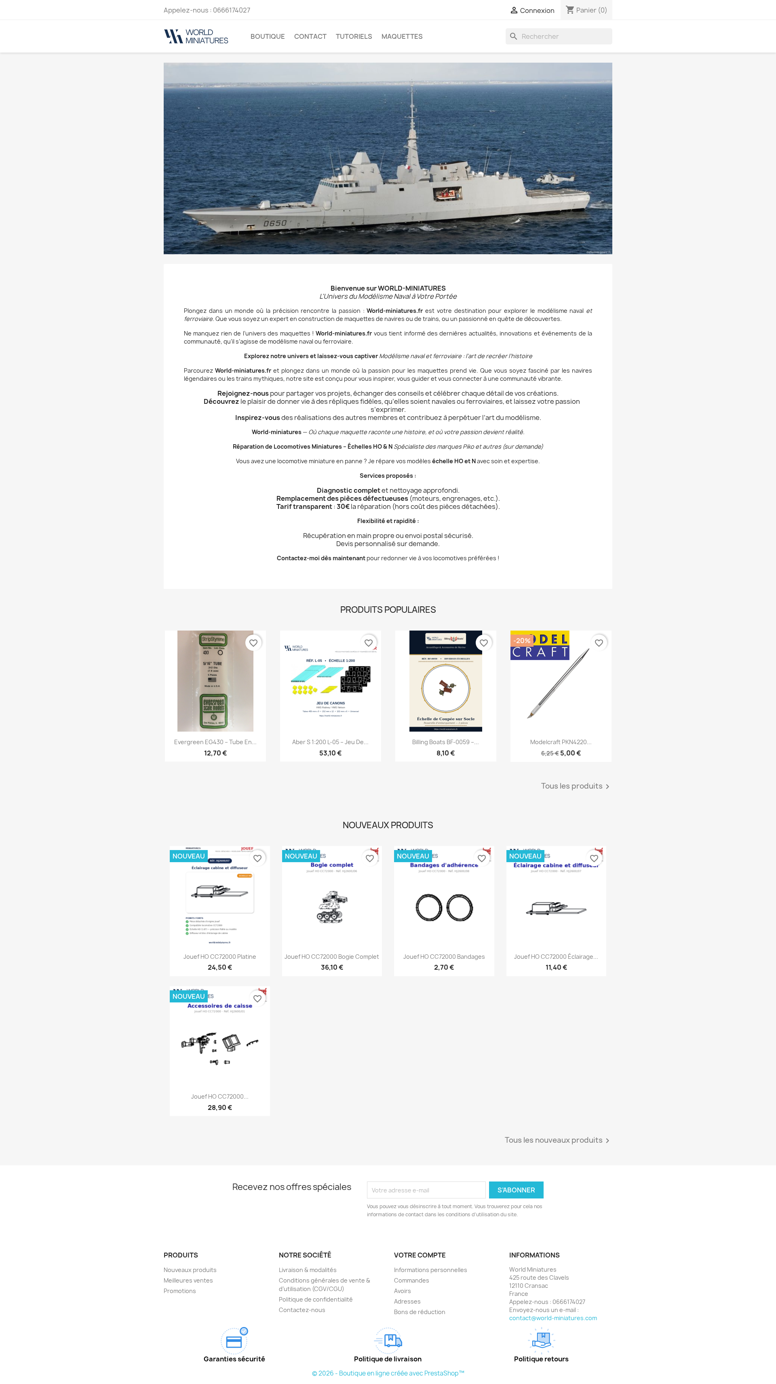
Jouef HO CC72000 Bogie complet (332, 956)
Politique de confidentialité (316, 1299)
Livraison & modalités (308, 1270)
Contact (310, 36)
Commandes (411, 1280)
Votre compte (420, 1255)
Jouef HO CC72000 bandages (444, 956)
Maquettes (402, 36)
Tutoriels (354, 36)
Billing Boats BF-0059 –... (445, 742)
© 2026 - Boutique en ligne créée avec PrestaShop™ (388, 1373)
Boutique (268, 36)
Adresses (407, 1301)
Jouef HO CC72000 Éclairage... (556, 956)
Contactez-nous (302, 1310)
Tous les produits (576, 786)
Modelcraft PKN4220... (561, 742)
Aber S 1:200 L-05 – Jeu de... (330, 742)
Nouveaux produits (190, 1270)
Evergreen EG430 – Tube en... (215, 742)
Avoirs (402, 1291)
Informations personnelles (430, 1270)
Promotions (180, 1291)
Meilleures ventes (188, 1280)
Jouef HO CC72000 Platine (219, 956)
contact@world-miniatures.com (553, 1318)
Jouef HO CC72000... (220, 1096)
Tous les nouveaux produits (558, 1141)
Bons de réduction (419, 1312)
